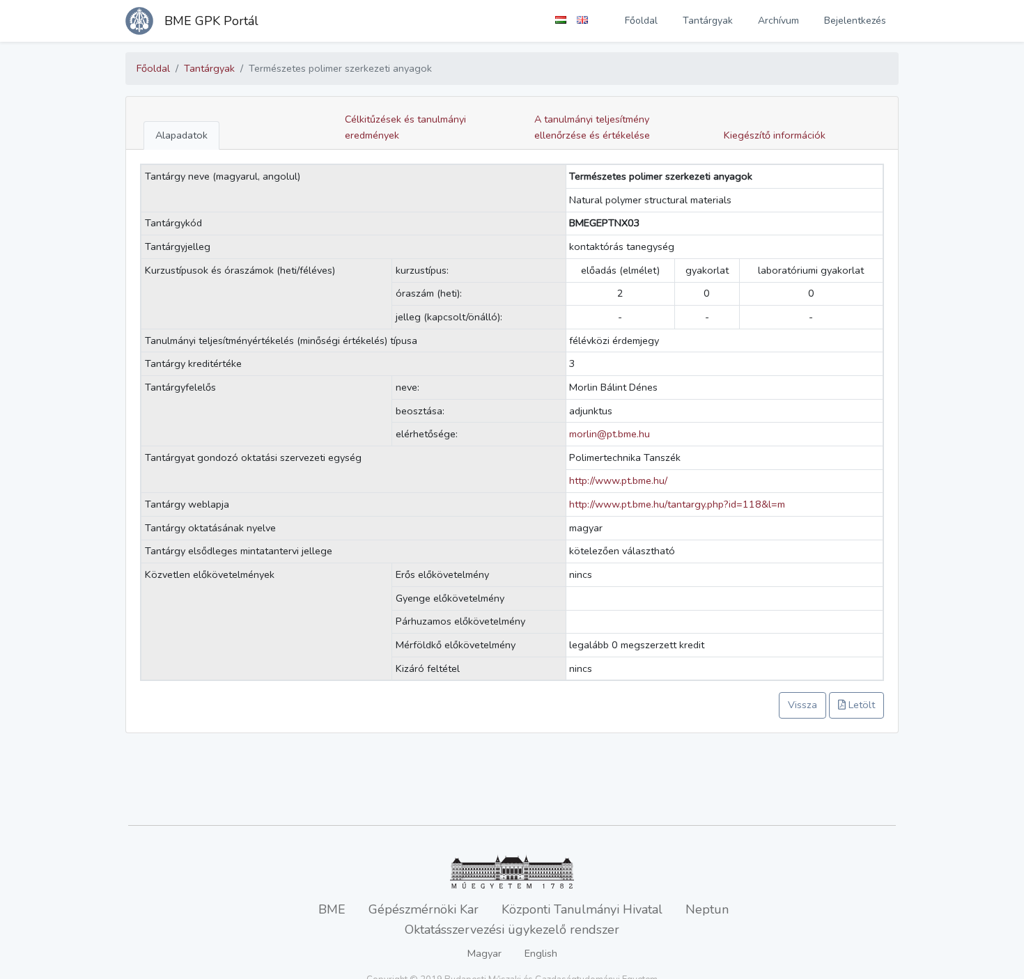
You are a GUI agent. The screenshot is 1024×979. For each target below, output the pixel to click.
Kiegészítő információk (774, 135)
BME (332, 909)
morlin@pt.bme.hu (609, 434)
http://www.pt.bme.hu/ (618, 480)
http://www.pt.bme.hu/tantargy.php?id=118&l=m (677, 504)
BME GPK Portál (211, 21)
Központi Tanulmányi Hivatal (582, 909)
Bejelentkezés (855, 20)
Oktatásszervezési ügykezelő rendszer (512, 929)
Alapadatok (181, 135)
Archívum (778, 20)
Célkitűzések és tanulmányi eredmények (405, 127)
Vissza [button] (802, 705)
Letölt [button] (860, 705)
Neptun (707, 909)
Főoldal (641, 20)
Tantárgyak (708, 20)
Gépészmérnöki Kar (424, 909)
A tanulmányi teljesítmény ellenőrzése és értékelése (592, 127)
